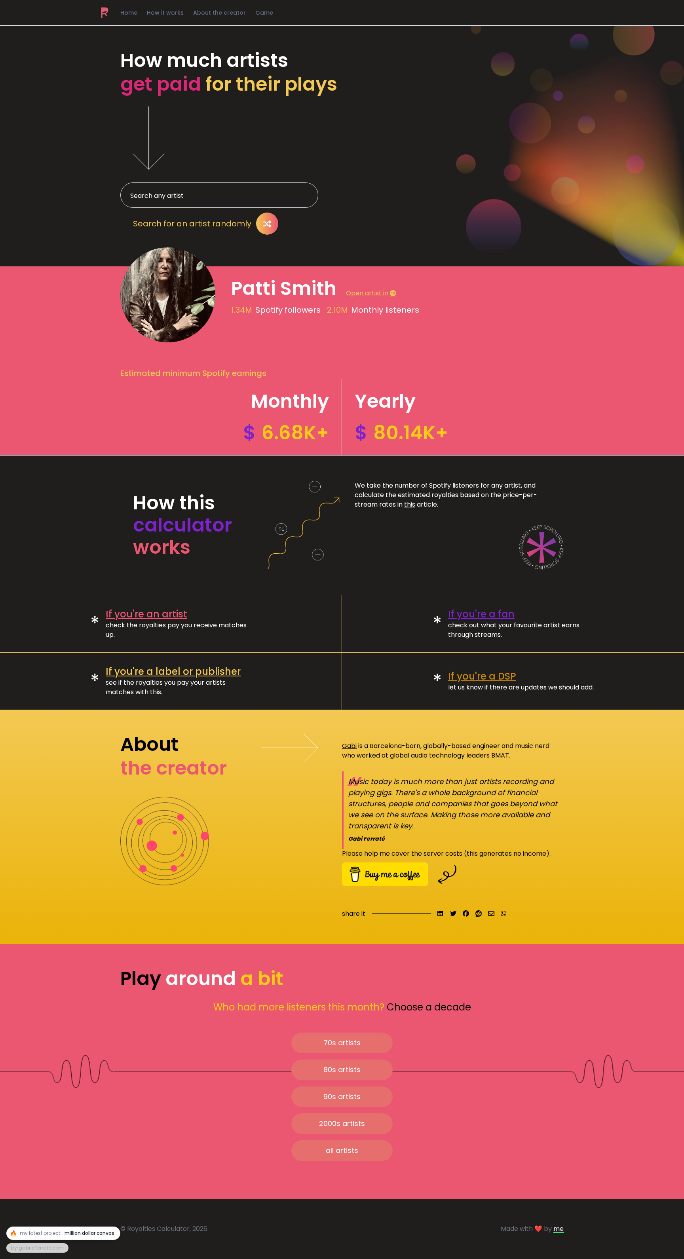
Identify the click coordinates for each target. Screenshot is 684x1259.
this (409, 504)
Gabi (349, 745)
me (558, 1228)
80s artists (342, 1070)
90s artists (342, 1096)
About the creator (219, 13)
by (37, 1247)
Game (264, 13)
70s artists (342, 1043)
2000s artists (342, 1123)
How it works (165, 13)
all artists (342, 1150)
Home (128, 13)
